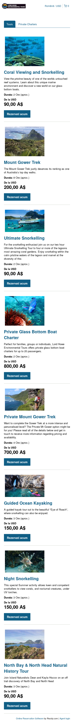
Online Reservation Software (29, 718)
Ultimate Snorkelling (24, 238)
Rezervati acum (17, 114)
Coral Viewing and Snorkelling (34, 72)
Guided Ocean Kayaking (28, 503)
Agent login (65, 718)
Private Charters (27, 24)
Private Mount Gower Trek (30, 416)
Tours (10, 24)
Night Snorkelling (21, 578)
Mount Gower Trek (22, 162)
